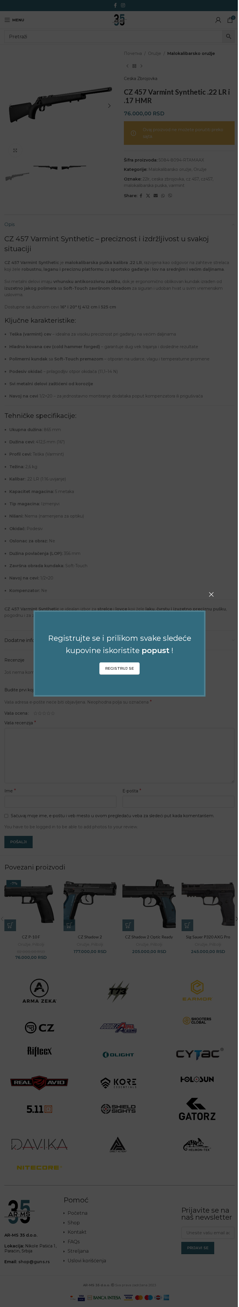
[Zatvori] (211, 594)
